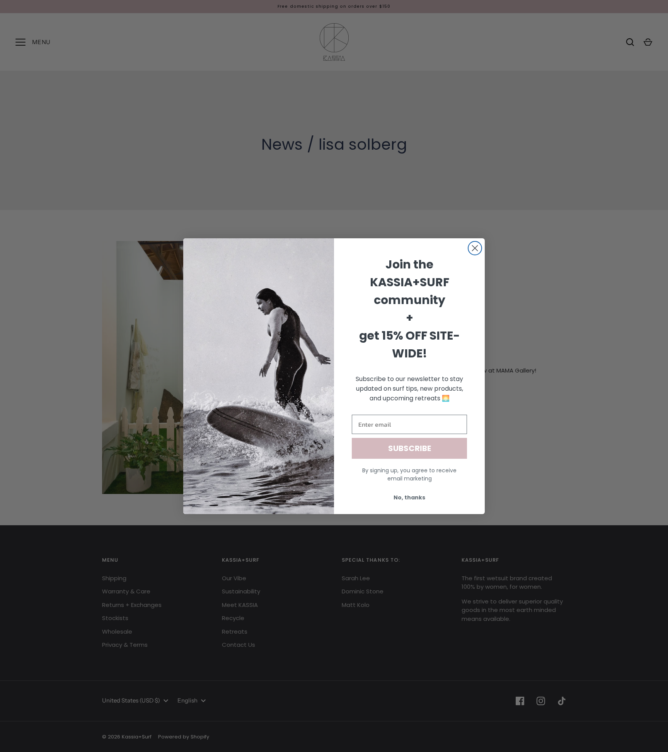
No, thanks (409, 497)
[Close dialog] (475, 248)
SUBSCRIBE (409, 448)
